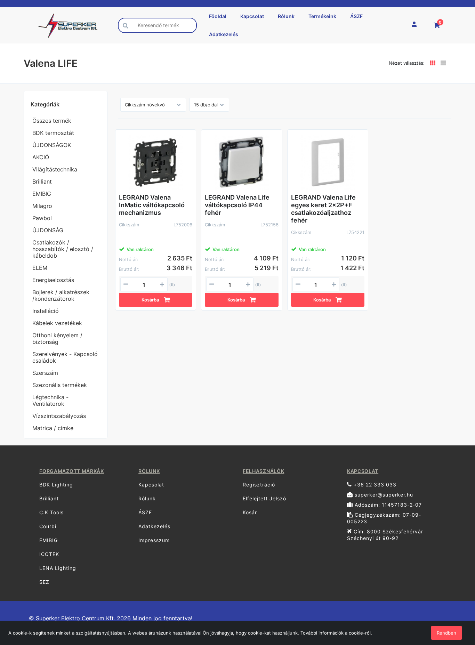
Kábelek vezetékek (57, 323)
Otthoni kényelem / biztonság (57, 338)
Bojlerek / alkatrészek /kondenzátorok (60, 295)
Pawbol (42, 218)
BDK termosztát (53, 132)
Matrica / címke (52, 428)
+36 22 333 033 (374, 484)
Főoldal (217, 16)
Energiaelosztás (53, 279)
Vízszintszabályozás (59, 415)
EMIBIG (41, 193)
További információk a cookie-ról (335, 633)
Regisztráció (259, 484)
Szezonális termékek (59, 384)
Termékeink (322, 16)
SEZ (44, 582)
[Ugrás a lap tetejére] (454, 603)
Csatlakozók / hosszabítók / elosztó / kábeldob (62, 249)
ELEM (39, 267)
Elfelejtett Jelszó (264, 498)
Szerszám (45, 372)
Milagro (42, 205)
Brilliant (42, 181)
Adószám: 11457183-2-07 (387, 505)
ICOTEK (49, 554)
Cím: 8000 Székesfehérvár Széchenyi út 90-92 (385, 535)
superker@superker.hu (383, 495)
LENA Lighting (57, 568)
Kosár (250, 512)
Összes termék (51, 120)
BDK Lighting (56, 484)
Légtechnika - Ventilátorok (50, 400)
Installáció (45, 310)
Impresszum (154, 540)
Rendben (446, 633)
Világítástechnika (54, 169)
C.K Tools (51, 512)
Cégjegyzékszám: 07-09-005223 (384, 518)
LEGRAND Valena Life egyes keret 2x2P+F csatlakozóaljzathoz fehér (323, 209)
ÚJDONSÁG (47, 230)
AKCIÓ (40, 157)
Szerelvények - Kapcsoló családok (65, 357)
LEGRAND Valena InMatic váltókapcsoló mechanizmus (152, 205)
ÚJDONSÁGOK (51, 145)
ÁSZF (356, 16)
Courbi (47, 526)
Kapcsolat (252, 16)
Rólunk (286, 16)
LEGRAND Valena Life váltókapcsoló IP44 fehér (237, 205)
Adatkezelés (223, 34)
